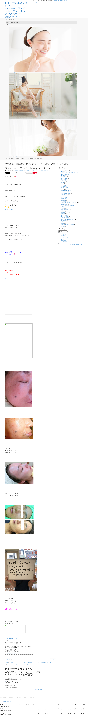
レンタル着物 (64, 204)
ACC (62, 171)
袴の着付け (63, 220)
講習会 (62, 222)
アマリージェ (64, 178)
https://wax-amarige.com (12, 653)
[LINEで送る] (29, 173)
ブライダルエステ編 (13, 156)
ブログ (62, 239)
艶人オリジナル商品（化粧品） (68, 219)
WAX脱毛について (13, 662)
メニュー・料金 (24, 158)
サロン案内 (12, 158)
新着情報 (46, 171)
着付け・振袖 (64, 215)
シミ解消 (63, 186)
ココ (11, 239)
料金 (25, 662)
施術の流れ (63, 235)
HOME (6, 662)
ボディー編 (11, 26)
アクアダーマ (64, 176)
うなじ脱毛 (63, 179)
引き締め (63, 208)
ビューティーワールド (66, 190)
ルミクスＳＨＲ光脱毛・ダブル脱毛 (69, 202)
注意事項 (43, 662)
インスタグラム (9, 209)
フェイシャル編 (12, 72)
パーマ (62, 189)
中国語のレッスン (65, 207)
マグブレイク (64, 197)
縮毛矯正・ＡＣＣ (65, 217)
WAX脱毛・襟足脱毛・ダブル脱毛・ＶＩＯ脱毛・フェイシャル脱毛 (28, 171)
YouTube (63, 175)
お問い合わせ (49, 662)
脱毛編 (10, 119)
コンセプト (63, 234)
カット (62, 182)
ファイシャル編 (21, 664)
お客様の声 (36, 158)
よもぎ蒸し (63, 200)
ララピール (63, 201)
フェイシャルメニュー (66, 193)
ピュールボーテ (64, 191)
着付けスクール (64, 216)
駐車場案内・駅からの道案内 (67, 224)
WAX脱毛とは (11, 19)
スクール (20, 662)
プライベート (64, 194)
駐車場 (62, 223)
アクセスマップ (41, 2)
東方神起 (63, 213)
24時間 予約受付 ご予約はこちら (60, 0)
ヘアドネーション (65, 196)
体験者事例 (29, 662)
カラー (62, 183)
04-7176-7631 (22, 649)
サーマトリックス (65, 185)
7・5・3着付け (64, 170)
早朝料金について (65, 212)
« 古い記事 (8, 659)
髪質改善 (63, 226)
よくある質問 (34, 2)
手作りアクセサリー (65, 209)
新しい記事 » (52, 659)
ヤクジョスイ (64, 198)
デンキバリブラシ (65, 187)
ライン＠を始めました (11, 639)
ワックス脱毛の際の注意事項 (67, 205)
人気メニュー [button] (12, 22)
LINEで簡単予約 (7, 701)
